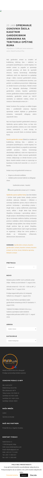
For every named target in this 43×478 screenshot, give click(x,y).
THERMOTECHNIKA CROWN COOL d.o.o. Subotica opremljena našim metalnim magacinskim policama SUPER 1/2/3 (19, 311)
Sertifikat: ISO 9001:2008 (10, 396)
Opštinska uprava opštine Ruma (16, 195)
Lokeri (4, 413)
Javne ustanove (27, 48)
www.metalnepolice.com (13, 447)
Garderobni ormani (20, 245)
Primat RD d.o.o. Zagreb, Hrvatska (12, 428)
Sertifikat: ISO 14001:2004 (10, 398)
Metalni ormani (11, 253)
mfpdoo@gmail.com (12, 449)
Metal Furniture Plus (17, 51)
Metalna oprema (28, 250)
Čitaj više (33, 475)
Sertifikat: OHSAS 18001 (10, 401)
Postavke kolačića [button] (12, 475)
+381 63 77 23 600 (12, 452)
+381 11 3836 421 (10, 455)
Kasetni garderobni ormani (14, 139)
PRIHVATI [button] (24, 475)
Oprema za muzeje (8, 417)
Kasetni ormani (25, 247)
